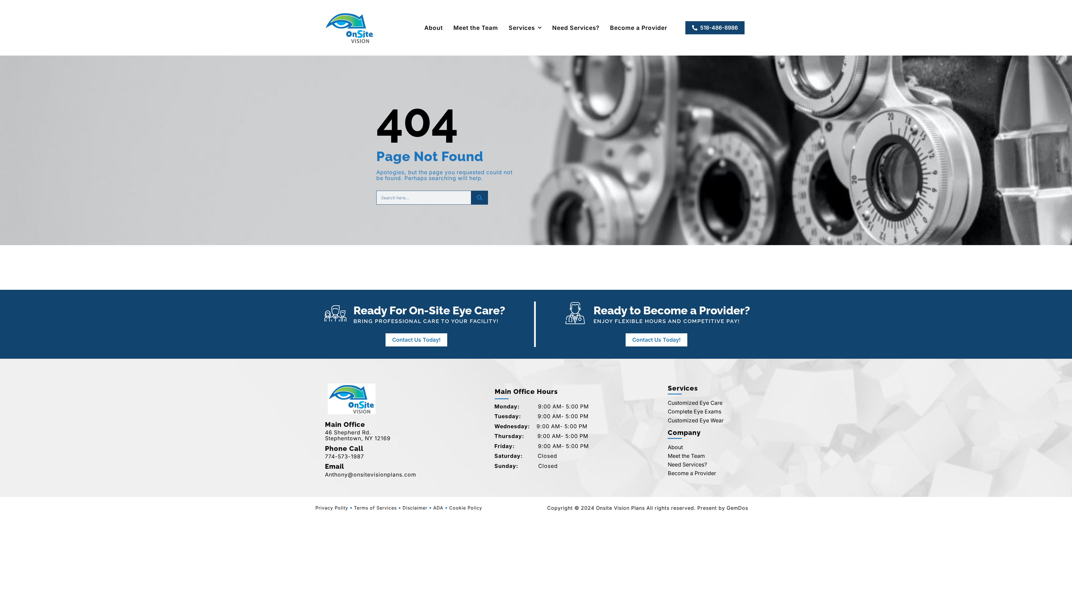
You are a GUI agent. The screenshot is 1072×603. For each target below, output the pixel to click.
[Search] (479, 198)
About (433, 27)
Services (522, 27)
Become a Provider (638, 27)
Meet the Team (475, 27)
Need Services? (575, 27)
